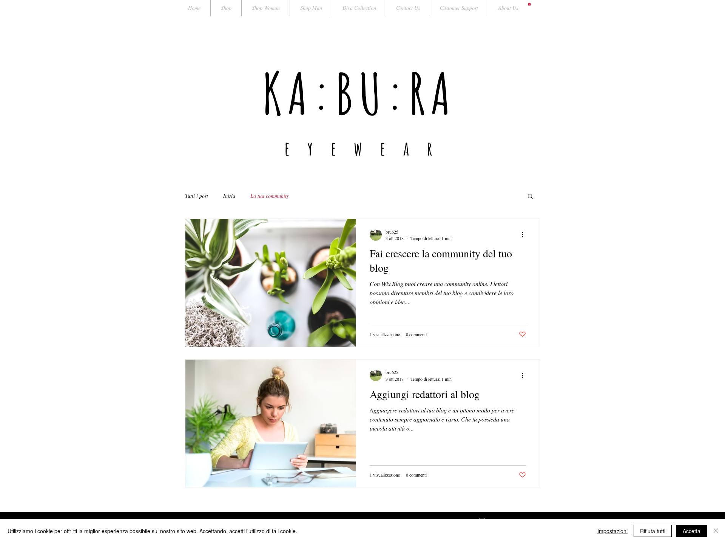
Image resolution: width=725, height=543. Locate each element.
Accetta (691, 531)
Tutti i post (196, 195)
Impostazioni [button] (612, 531)
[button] (529, 4)
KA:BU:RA (359, 93)
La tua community (269, 195)
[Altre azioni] (524, 234)
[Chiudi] (715, 531)
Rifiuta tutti (652, 531)
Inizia (229, 195)
